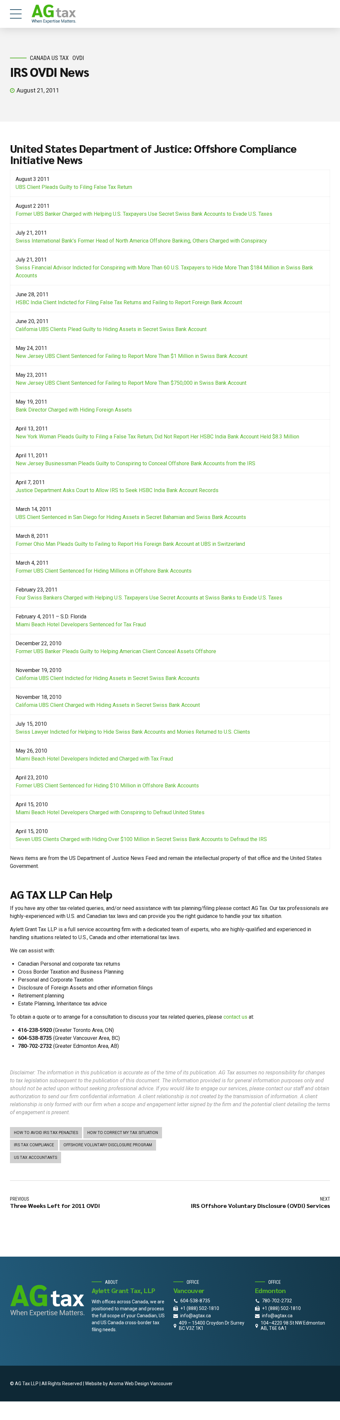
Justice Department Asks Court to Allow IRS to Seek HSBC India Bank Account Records (117, 490)
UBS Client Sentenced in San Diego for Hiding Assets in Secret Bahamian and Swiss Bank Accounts (131, 517)
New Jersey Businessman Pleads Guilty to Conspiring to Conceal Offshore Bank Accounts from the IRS (135, 463)
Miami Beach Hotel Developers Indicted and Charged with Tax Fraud (94, 759)
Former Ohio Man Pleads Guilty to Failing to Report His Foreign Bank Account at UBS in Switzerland (130, 544)
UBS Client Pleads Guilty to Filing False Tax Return (74, 187)
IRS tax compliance (34, 1145)
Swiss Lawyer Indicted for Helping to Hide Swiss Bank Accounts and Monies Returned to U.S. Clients (133, 732)
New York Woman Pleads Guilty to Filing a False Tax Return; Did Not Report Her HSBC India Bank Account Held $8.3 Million (157, 436)
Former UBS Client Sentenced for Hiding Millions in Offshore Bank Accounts (104, 571)
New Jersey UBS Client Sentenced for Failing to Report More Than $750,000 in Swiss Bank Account (131, 383)
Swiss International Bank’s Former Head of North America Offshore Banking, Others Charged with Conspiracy (141, 241)
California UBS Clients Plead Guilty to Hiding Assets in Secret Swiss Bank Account (111, 329)
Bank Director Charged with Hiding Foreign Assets (74, 410)
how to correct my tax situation (122, 1132)
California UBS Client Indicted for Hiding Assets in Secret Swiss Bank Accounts (108, 678)
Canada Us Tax (49, 57)
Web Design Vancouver (149, 1383)
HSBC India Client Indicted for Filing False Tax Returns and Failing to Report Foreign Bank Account (129, 302)
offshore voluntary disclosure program (107, 1145)
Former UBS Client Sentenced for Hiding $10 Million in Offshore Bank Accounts (107, 785)
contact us (235, 1017)
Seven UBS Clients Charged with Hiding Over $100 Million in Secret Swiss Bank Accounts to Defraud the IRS (141, 839)
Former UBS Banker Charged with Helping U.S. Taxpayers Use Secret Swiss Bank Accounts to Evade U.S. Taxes (144, 214)
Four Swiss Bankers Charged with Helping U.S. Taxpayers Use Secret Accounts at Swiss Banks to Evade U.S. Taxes (149, 598)
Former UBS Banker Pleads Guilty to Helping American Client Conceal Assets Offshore (116, 651)
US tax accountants (35, 1157)
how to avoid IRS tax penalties (46, 1132)
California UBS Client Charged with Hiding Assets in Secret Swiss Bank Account (108, 705)
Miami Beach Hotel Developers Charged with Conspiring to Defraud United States (110, 812)
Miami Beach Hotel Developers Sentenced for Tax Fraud (81, 624)
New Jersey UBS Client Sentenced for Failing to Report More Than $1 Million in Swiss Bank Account (131, 356)
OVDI (78, 57)
